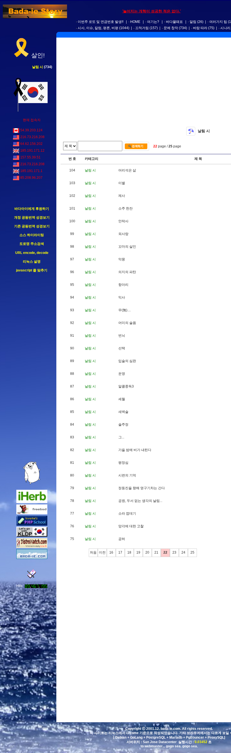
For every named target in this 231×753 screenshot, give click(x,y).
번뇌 (121, 336)
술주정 (123, 424)
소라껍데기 (127, 513)
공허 (121, 539)
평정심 (123, 463)
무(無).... (124, 310)
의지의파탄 (127, 272)
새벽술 (123, 412)
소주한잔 (125, 208)
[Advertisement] (31, 367)
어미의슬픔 (127, 323)
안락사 (123, 221)
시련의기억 (127, 475)
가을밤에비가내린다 (134, 450)
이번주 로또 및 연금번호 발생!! (100, 22)
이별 (121, 183)
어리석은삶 (127, 170)
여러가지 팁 (218, 22)
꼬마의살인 (127, 247)
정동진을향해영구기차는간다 (141, 488)
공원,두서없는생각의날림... (140, 501)
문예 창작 (171, 28)
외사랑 (123, 234)
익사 (121, 297)
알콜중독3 (126, 386)
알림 (193, 22)
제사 (121, 196)
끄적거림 (142, 28)
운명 (121, 374)
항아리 (123, 285)
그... (121, 437)
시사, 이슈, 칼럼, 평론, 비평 (98, 28)
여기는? (153, 22)
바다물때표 (174, 22)
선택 (121, 348)
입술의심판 (127, 361)
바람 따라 (200, 28)
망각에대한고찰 (131, 526)
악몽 (121, 259)
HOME (135, 22)
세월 (121, 399)
